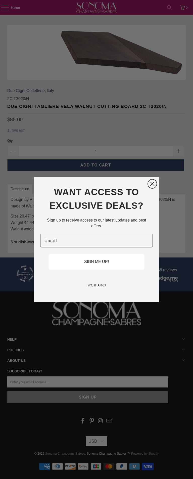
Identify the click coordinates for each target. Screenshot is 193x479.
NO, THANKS (96, 285)
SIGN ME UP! (96, 261)
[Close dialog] (152, 183)
